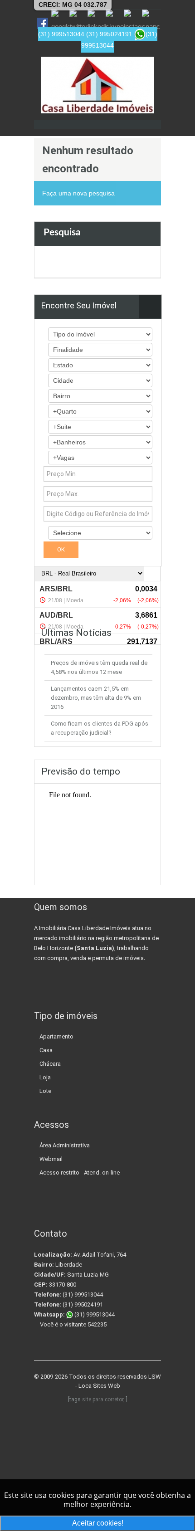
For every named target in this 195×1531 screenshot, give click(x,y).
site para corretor (102, 1399)
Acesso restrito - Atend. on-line (79, 1172)
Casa (46, 1050)
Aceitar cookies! (97, 1523)
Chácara (50, 1063)
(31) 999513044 (94, 1314)
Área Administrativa (64, 1145)
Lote (45, 1090)
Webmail (51, 1159)
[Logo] (97, 85)
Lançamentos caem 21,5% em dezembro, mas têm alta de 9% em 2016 (96, 697)
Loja (45, 1077)
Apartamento (56, 1036)
